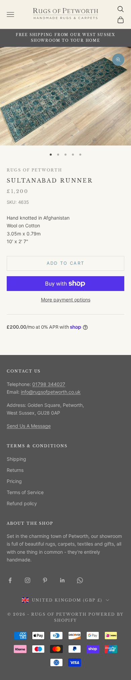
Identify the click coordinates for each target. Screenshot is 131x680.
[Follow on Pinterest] (45, 580)
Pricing (14, 481)
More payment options (65, 299)
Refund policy (22, 503)
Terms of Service (25, 492)
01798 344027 (48, 384)
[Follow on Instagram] (27, 580)
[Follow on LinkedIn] (62, 580)
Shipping (16, 459)
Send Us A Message (29, 426)
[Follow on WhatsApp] (80, 580)
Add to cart (66, 263)
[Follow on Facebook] (10, 580)
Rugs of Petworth (34, 170)
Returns (15, 470)
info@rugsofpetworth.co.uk (51, 392)
